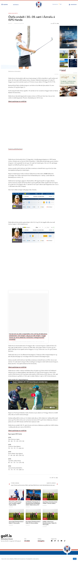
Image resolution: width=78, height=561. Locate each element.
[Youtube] (61, 540)
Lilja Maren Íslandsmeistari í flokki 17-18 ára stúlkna (50, 502)
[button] (64, 54)
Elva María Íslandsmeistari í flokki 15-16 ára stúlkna (33, 522)
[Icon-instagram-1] (58, 540)
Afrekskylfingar (11, 13)
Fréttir (16, 13)
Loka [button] (75, 558)
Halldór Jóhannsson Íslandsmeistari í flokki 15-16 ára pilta (50, 523)
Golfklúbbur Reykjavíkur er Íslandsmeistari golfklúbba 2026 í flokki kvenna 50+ (33, 503)
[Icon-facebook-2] (51, 540)
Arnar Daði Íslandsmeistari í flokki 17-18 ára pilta (16, 522)
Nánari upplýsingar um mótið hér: (17, 101)
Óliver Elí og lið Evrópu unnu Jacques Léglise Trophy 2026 (15, 503)
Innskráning (74, 4)
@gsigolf (63, 70)
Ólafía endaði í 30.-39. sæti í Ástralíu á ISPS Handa (31, 18)
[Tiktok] (64, 540)
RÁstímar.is (16, 4)
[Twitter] (55, 540)
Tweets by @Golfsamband (15, 149)
